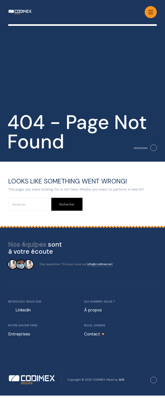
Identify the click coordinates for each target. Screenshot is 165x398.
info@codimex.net (100, 264)
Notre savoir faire (23, 325)
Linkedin (23, 310)
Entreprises (19, 334)
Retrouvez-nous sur (24, 301)
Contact (92, 334)
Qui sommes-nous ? (99, 301)
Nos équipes (27, 244)
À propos (93, 310)
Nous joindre (94, 325)
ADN (121, 379)
